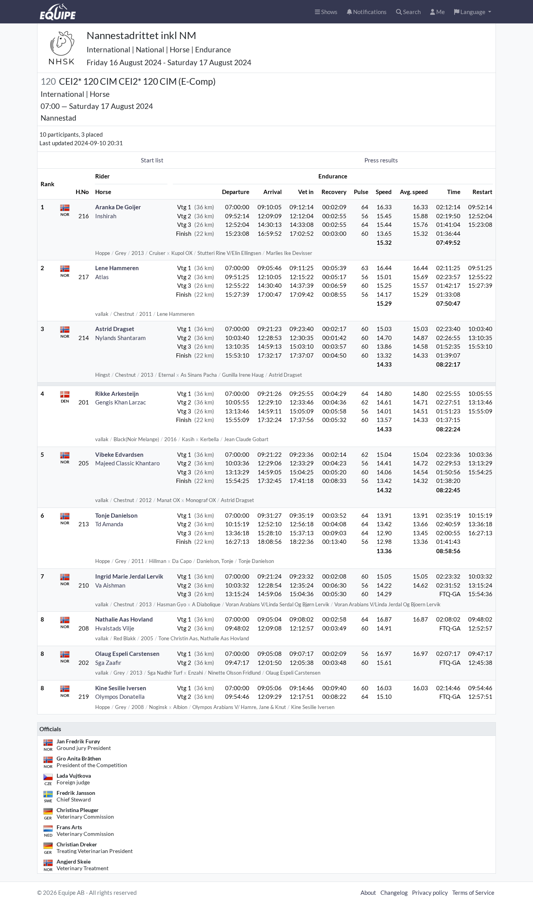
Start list (152, 160)
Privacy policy (430, 892)
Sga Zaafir (108, 662)
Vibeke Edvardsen (119, 454)
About (368, 892)
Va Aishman (110, 585)
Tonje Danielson (116, 515)
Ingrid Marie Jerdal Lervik (129, 576)
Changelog (394, 892)
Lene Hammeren (117, 267)
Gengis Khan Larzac (120, 402)
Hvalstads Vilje (114, 628)
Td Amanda (109, 523)
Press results (381, 160)
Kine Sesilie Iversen (120, 687)
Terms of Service (473, 892)
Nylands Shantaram (120, 337)
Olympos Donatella (120, 696)
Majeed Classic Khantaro (127, 463)
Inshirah (105, 215)
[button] (472, 12)
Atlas (102, 276)
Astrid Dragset (114, 328)
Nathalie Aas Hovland (124, 619)
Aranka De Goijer (118, 206)
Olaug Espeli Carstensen (127, 653)
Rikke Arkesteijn (117, 393)
